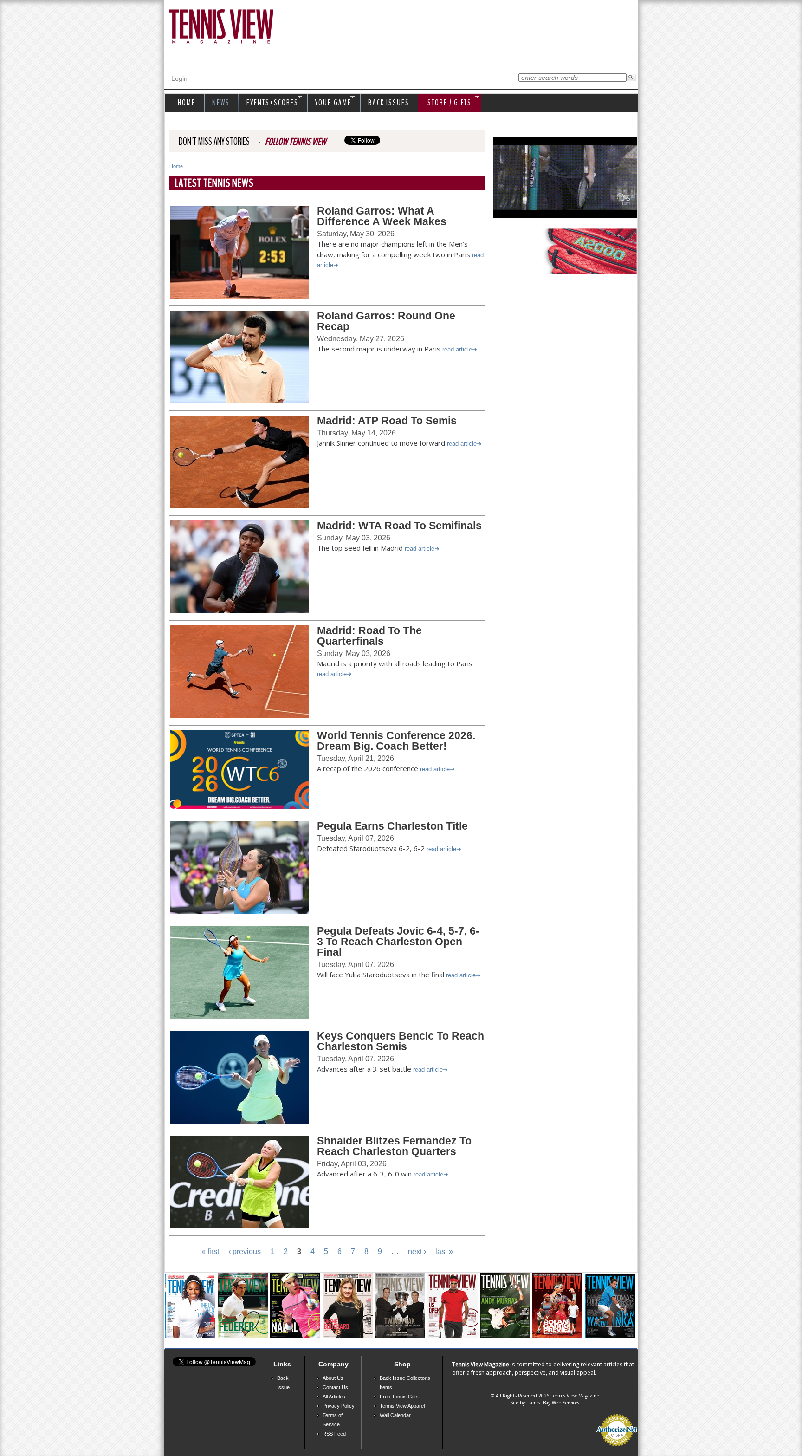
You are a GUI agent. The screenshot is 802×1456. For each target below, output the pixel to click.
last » (444, 1251)
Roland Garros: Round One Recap (386, 321)
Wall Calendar (395, 1415)
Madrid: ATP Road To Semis (387, 421)
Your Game (330, 103)
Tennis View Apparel (402, 1406)
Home (176, 166)
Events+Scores (270, 103)
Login (179, 78)
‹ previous (244, 1251)
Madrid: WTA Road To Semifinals (399, 526)
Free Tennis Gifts (399, 1396)
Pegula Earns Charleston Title (392, 826)
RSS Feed (334, 1433)
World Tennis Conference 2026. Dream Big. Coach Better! (396, 740)
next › (417, 1251)
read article (457, 349)
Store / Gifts (445, 103)
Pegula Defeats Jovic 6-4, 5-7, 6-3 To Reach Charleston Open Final (398, 941)
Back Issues (388, 103)
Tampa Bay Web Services (553, 1402)
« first (210, 1251)
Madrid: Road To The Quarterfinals (369, 635)
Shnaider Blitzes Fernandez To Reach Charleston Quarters (394, 1146)
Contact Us (335, 1387)
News (221, 103)
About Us (333, 1378)
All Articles (334, 1396)
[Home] (221, 27)
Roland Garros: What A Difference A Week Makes (381, 216)
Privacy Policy (339, 1406)
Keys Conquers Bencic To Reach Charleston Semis (400, 1041)
